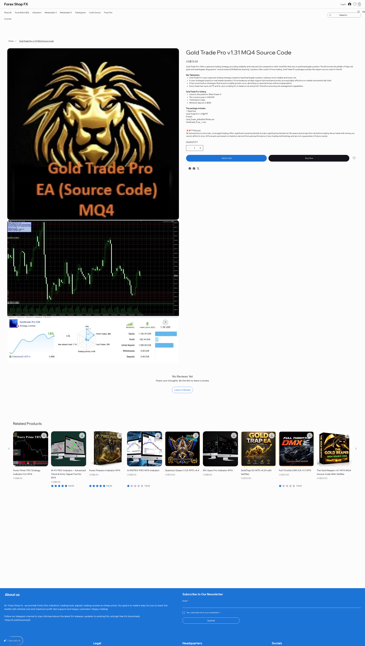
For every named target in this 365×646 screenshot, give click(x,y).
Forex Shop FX (16, 4)
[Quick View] (30, 448)
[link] (62, 486)
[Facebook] (190, 168)
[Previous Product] (9, 448)
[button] (359, 4)
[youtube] (186, 167)
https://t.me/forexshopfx (18, 620)
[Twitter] (198, 168)
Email (185, 601)
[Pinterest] (194, 168)
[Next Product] (356, 448)
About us (12, 594)
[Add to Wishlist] (354, 158)
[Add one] (200, 148)
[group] (182, 459)
